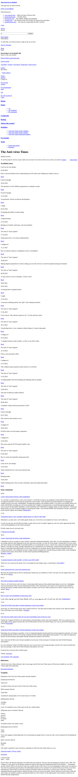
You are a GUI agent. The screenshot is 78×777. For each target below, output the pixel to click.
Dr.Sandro (9, 623)
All (9, 108)
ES (7, 95)
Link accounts (5, 61)
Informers (11, 147)
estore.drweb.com (10, 17)
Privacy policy (16, 751)
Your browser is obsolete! (9, 2)
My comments (12, 112)
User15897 (60, 563)
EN (4, 95)
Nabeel (26, 610)
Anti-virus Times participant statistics (19, 134)
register (64, 160)
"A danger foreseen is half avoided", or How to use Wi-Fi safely (20, 560)
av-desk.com (8, 20)
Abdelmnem (66, 599)
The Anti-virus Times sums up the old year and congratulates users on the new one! (26, 617)
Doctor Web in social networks (10, 58)
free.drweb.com (9, 18)
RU (2, 95)
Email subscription (14, 145)
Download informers (7, 669)
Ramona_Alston (6, 553)
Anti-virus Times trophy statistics (18, 132)
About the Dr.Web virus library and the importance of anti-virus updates (22, 605)
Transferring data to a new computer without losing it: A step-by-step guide (23, 516)
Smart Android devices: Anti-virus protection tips (15, 569)
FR (9, 95)
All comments (12, 110)
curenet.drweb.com (10, 22)
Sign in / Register (6, 45)
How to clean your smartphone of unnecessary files (16, 595)
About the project (6, 751)
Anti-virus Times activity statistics (18, 131)
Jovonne (9, 653)
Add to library (6, 73)
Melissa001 (26, 510)
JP (11, 95)
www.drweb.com (10, 15)
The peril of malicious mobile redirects (12, 581)
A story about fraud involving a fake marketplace (15, 496)
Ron (11, 574)
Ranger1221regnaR (8, 532)
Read (2, 177)
